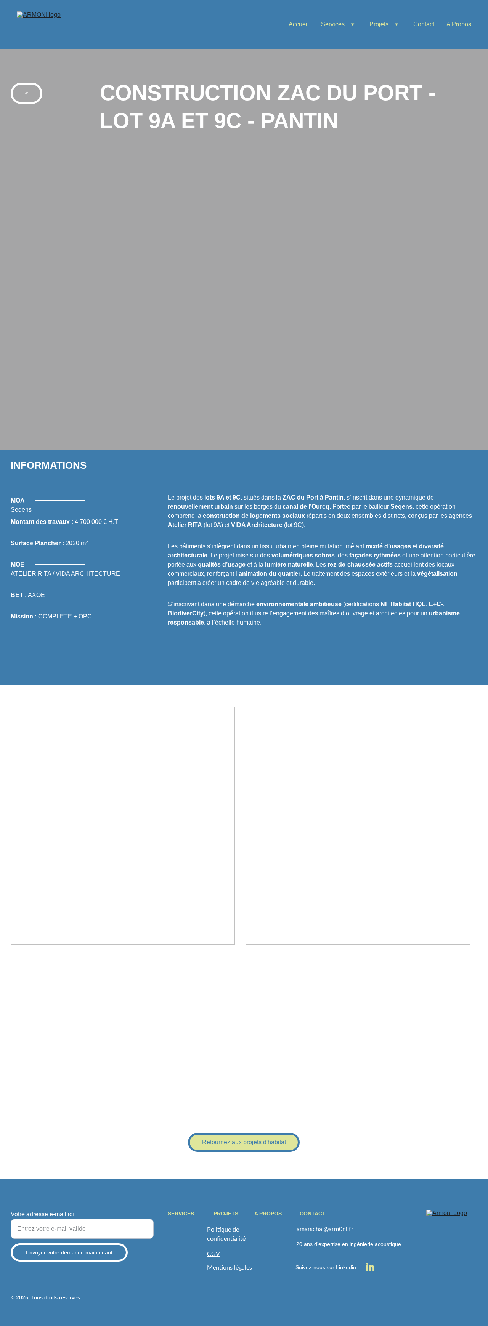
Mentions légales (229, 1268)
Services (333, 24)
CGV (213, 1254)
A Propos (458, 24)
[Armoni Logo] (451, 1235)
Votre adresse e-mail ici (42, 1214)
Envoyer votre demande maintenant (69, 1252)
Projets (378, 24)
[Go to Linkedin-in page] (370, 1267)
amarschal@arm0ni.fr (325, 1229)
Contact (423, 24)
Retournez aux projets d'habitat (244, 1142)
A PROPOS (268, 1214)
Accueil (299, 24)
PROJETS (226, 1214)
